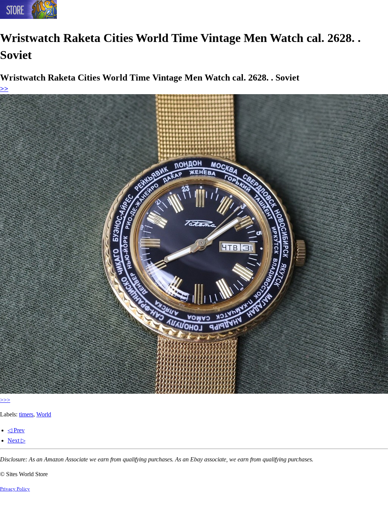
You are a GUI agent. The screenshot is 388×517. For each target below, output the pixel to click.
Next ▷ (16, 440)
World (43, 414)
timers (26, 414)
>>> (5, 400)
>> (4, 89)
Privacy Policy (15, 489)
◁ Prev (16, 430)
